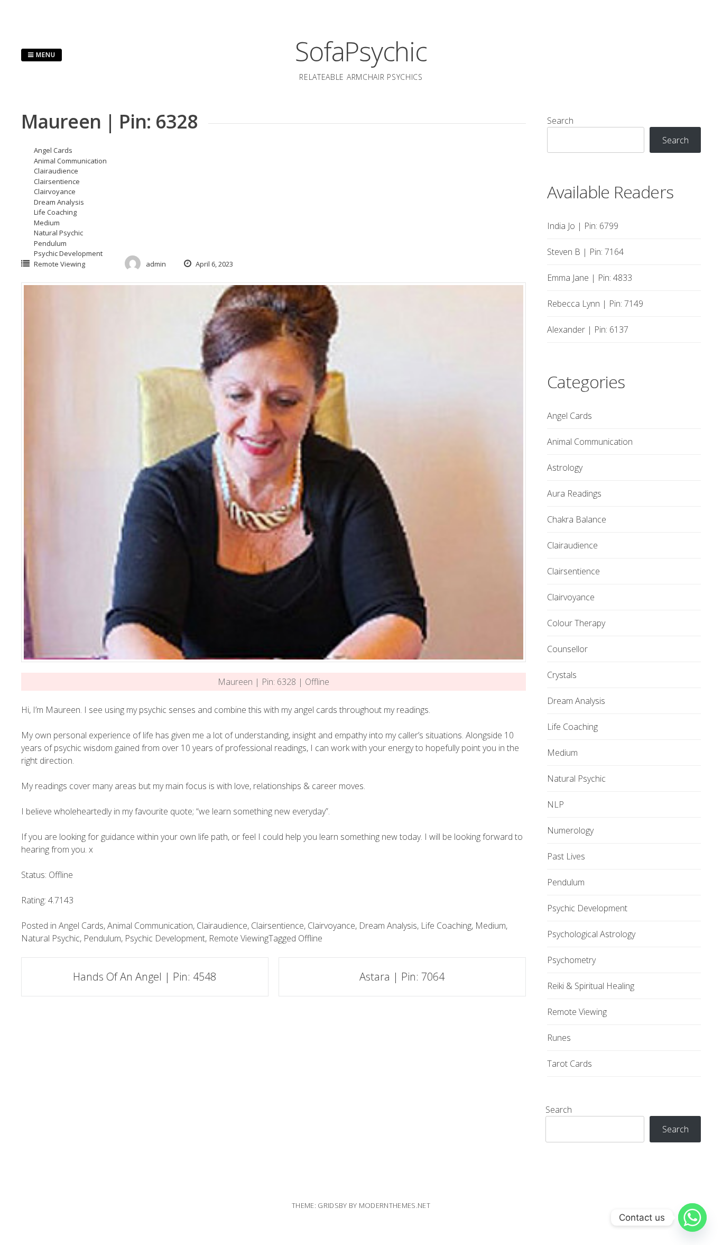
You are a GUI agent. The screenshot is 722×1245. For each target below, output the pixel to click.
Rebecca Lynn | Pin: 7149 (595, 303)
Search (560, 120)
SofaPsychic (361, 51)
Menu (44, 54)
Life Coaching (55, 212)
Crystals (562, 675)
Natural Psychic (58, 232)
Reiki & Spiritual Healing (590, 986)
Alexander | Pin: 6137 (587, 329)
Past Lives (566, 856)
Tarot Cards (569, 1063)
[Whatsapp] (692, 1217)
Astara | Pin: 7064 (402, 976)
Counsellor (567, 649)
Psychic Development (68, 253)
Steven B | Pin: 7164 (585, 252)
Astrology (564, 467)
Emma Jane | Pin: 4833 (589, 277)
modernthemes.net (394, 1205)
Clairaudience (56, 171)
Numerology (570, 830)
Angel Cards (53, 150)
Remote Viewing (59, 264)
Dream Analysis (59, 202)
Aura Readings (574, 493)
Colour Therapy (576, 623)
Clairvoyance (55, 191)
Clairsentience (57, 181)
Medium (47, 222)
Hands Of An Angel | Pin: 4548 (144, 976)
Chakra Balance (576, 519)
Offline (310, 938)
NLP (555, 804)
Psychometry (571, 960)
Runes (559, 1037)
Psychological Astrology (591, 934)
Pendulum (50, 243)
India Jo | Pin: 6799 (582, 226)
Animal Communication (70, 161)
